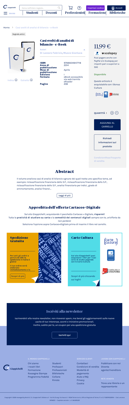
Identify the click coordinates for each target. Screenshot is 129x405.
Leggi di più (65, 195)
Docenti (51, 12)
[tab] (62, 49)
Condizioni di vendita (99, 159)
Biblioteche (117, 12)
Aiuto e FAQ (82, 376)
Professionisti (75, 12)
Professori (57, 366)
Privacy (80, 380)
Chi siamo (33, 363)
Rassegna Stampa (37, 373)
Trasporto (116, 157)
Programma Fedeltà (38, 376)
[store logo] (9, 7)
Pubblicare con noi (111, 363)
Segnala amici (18, 34)
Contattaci (82, 363)
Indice (11, 80)
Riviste (55, 380)
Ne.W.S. (27, 397)
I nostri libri (34, 366)
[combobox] (40, 7)
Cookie (80, 383)
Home (6, 27)
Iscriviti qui (65, 335)
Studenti (32, 12)
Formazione (97, 12)
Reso (108, 157)
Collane (56, 376)
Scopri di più (17, 276)
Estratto (25, 80)
